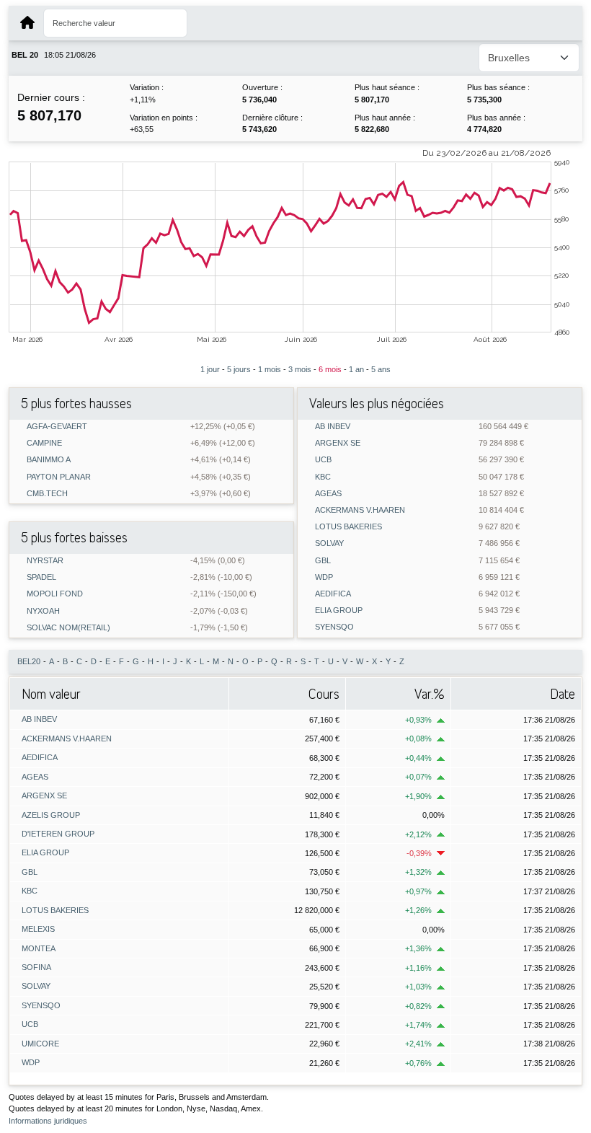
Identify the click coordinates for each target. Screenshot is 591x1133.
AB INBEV (332, 427)
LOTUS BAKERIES (348, 527)
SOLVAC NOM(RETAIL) (68, 628)
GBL (323, 561)
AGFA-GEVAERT (57, 427)
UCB (323, 460)
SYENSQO (334, 627)
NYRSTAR (45, 561)
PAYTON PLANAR (59, 477)
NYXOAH (43, 611)
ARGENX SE (337, 443)
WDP (324, 577)
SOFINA (36, 967)
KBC (323, 477)
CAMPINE (44, 443)
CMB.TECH (47, 494)
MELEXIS (38, 929)
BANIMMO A (49, 460)
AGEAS (328, 494)
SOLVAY (329, 543)
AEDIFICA (333, 594)
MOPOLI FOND (55, 594)
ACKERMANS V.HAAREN (360, 510)
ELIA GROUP (339, 610)
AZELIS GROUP (51, 815)
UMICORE (40, 1043)
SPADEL (41, 577)
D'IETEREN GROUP (58, 833)
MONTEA (38, 948)
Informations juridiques (48, 1120)
